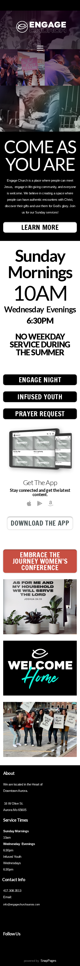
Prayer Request (40, 414)
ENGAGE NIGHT (40, 380)
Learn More (40, 227)
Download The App (40, 523)
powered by (40, 960)
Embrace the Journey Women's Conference (40, 561)
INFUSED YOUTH (39, 397)
